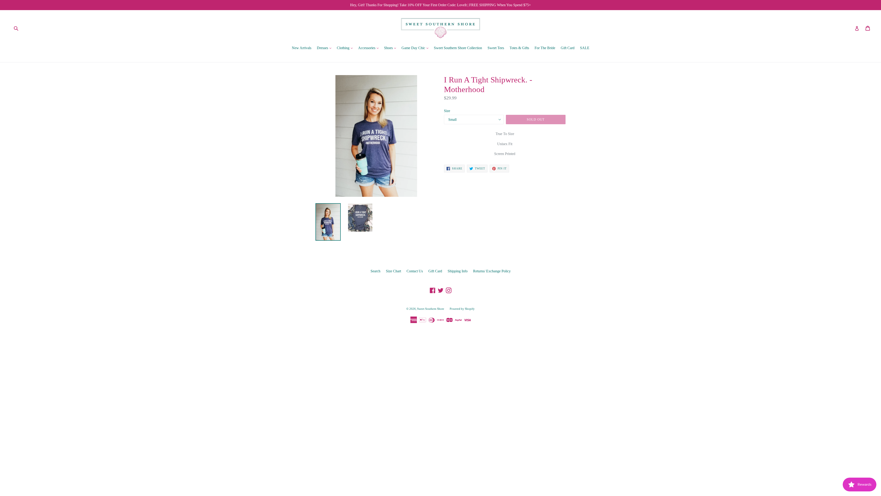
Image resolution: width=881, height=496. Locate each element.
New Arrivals (301, 48)
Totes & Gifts (519, 48)
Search (375, 271)
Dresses (325, 48)
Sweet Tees (496, 48)
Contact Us (415, 271)
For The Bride (545, 48)
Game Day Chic (416, 48)
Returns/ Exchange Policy (492, 271)
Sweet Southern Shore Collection (458, 48)
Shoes (391, 48)
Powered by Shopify (462, 308)
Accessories (369, 48)
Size (447, 111)
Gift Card (567, 48)
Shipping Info (458, 271)
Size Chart (393, 271)
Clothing (346, 48)
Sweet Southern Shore (430, 308)
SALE (584, 48)
